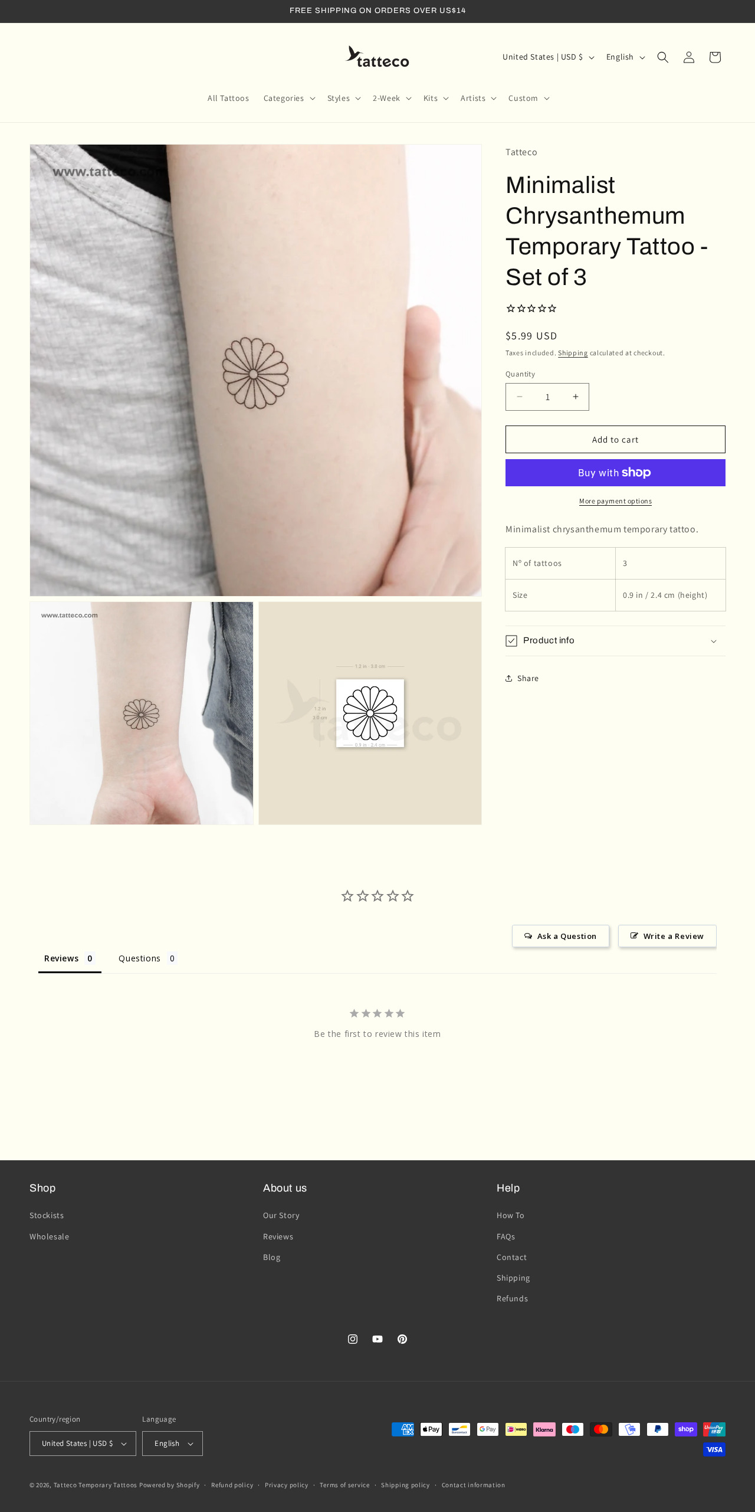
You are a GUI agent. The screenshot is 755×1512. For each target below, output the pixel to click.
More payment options (615, 500)
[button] (288, 98)
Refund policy (232, 1485)
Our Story (281, 1215)
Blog (271, 1257)
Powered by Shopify (169, 1485)
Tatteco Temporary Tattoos (96, 1485)
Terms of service (344, 1485)
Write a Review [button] (674, 936)
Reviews (278, 1236)
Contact (512, 1257)
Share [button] (528, 677)
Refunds (512, 1298)
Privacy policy (286, 1485)
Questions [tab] (139, 958)
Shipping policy (405, 1485)
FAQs (506, 1236)
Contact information (473, 1485)
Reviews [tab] (61, 958)
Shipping (573, 352)
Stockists (46, 1215)
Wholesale (49, 1236)
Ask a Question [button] (567, 936)
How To (511, 1215)
